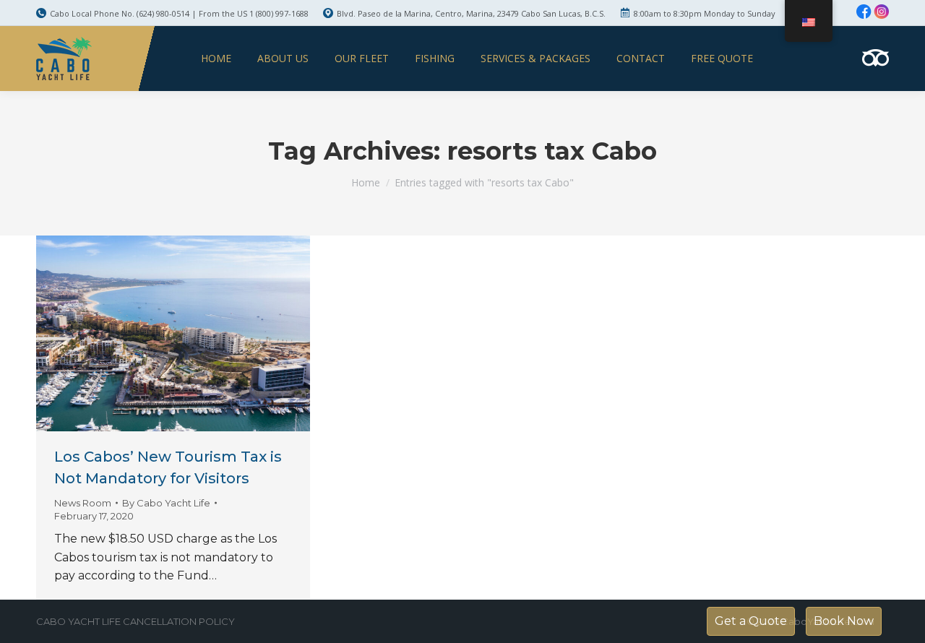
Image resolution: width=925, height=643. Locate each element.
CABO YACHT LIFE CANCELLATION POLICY (135, 621)
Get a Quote (751, 621)
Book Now (844, 621)
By (166, 503)
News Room (82, 503)
